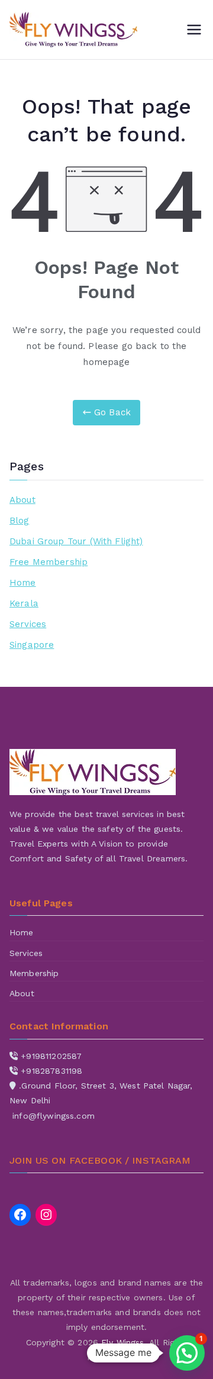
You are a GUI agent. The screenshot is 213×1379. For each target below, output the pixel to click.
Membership (34, 973)
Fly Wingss (122, 1342)
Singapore (31, 645)
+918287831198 (51, 1071)
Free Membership (48, 562)
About (22, 500)
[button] (187, 1353)
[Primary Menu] (194, 29)
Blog (19, 520)
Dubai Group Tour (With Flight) (76, 541)
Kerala (23, 603)
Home (22, 582)
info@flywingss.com (53, 1115)
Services (27, 624)
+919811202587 (51, 1056)
